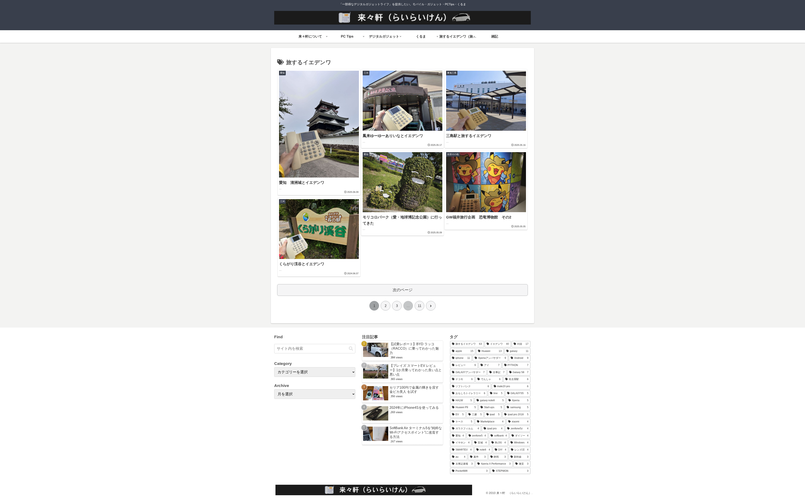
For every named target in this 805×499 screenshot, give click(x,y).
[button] (351, 348)
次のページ (403, 290)
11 (419, 306)
